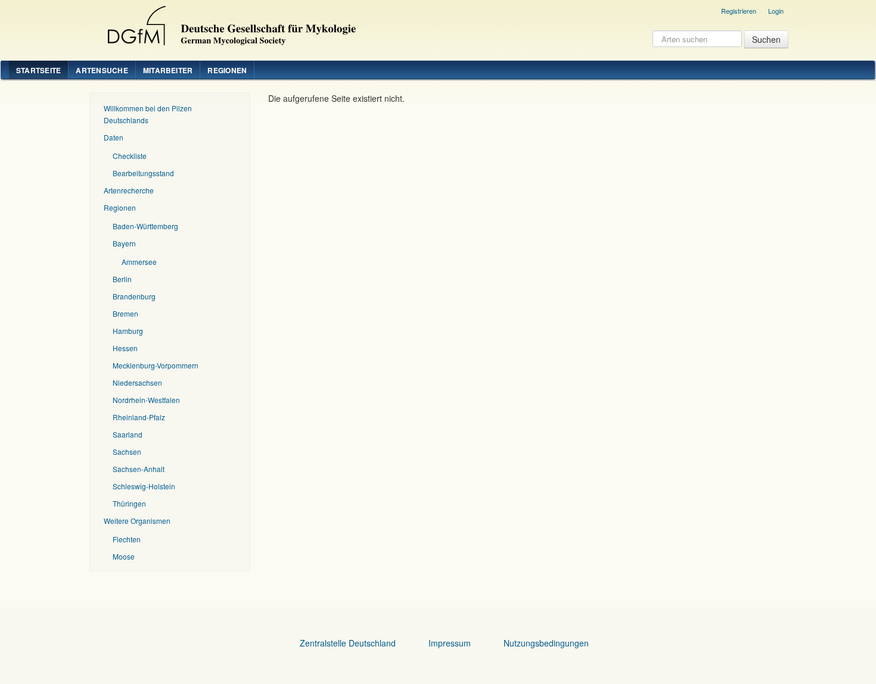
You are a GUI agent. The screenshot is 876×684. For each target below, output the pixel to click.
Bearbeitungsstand (143, 173)
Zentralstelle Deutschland (348, 643)
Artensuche (102, 70)
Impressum (449, 643)
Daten (113, 137)
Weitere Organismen (137, 521)
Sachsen (127, 451)
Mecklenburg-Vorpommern (155, 365)
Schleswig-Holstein (144, 486)
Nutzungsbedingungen (546, 643)
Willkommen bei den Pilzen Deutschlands (148, 114)
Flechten (127, 539)
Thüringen (129, 503)
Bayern (124, 243)
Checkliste (130, 156)
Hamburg (128, 331)
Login (776, 10)
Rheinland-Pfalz (139, 417)
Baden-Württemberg (145, 226)
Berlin (122, 279)
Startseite (38, 70)
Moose (124, 556)
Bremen (125, 313)
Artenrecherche (129, 190)
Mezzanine (230, 22)
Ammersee (139, 262)
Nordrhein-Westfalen (146, 400)
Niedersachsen (137, 382)
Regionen (227, 70)
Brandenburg (134, 296)
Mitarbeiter (168, 70)
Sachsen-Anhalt (138, 469)
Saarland (127, 434)
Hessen (125, 348)
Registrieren (738, 10)
